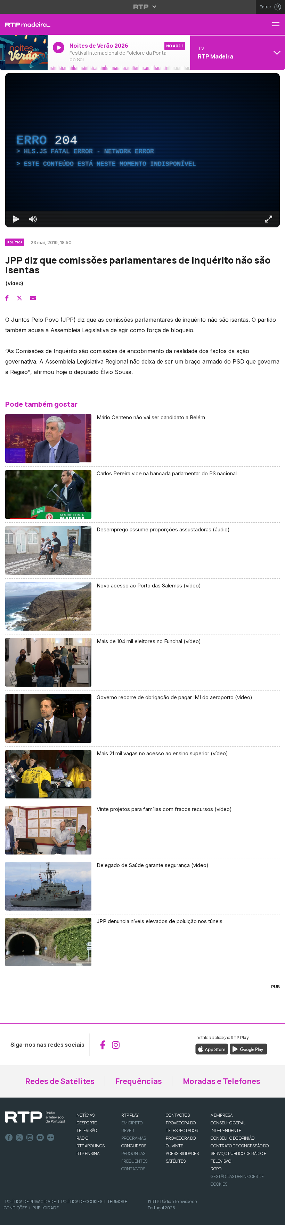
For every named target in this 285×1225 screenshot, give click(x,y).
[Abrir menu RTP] (142, 6)
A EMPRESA (222, 1115)
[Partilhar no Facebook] (7, 298)
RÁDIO (82, 1138)
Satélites (176, 1161)
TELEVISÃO (86, 1130)
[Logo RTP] (35, 1117)
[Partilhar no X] (19, 298)
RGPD (216, 1169)
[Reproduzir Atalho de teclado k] (16, 219)
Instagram (30, 1137)
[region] (142, 150)
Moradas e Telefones (221, 1081)
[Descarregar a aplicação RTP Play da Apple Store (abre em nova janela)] (211, 1049)
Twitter (19, 1137)
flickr (51, 1137)
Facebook (9, 1137)
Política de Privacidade (30, 1201)
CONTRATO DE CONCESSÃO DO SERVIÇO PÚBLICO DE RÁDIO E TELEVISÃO (240, 1153)
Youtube (40, 1137)
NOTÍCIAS (85, 1115)
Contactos (133, 1169)
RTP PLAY (130, 1115)
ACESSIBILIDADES (182, 1153)
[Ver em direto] (24, 52)
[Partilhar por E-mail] (33, 298)
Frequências (138, 1081)
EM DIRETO (131, 1123)
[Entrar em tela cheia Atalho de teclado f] (268, 219)
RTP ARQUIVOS (90, 1146)
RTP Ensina (87, 1153)
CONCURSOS (133, 1146)
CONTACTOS (178, 1115)
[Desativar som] (33, 219)
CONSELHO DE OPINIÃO (232, 1138)
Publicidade (45, 1208)
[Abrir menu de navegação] (278, 25)
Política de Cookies (81, 1201)
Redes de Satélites (60, 1081)
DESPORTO (86, 1123)
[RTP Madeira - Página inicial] (24, 24)
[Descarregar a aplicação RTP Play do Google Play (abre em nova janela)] (248, 1049)
